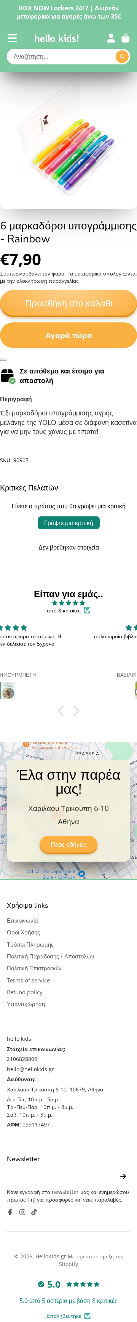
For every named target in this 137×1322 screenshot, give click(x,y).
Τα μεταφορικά (84, 273)
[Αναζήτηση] (122, 56)
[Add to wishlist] (3, 360)
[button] (62, 710)
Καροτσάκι (125, 38)
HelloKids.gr (50, 1256)
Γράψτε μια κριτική (68, 523)
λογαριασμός (111, 38)
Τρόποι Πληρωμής (30, 945)
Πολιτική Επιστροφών (34, 968)
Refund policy (25, 992)
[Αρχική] (56, 38)
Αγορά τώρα (68, 335)
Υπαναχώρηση (26, 1004)
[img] (68, 603)
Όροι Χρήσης (23, 932)
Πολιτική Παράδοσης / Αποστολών (50, 956)
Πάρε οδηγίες (69, 845)
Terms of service (28, 980)
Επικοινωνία (22, 921)
